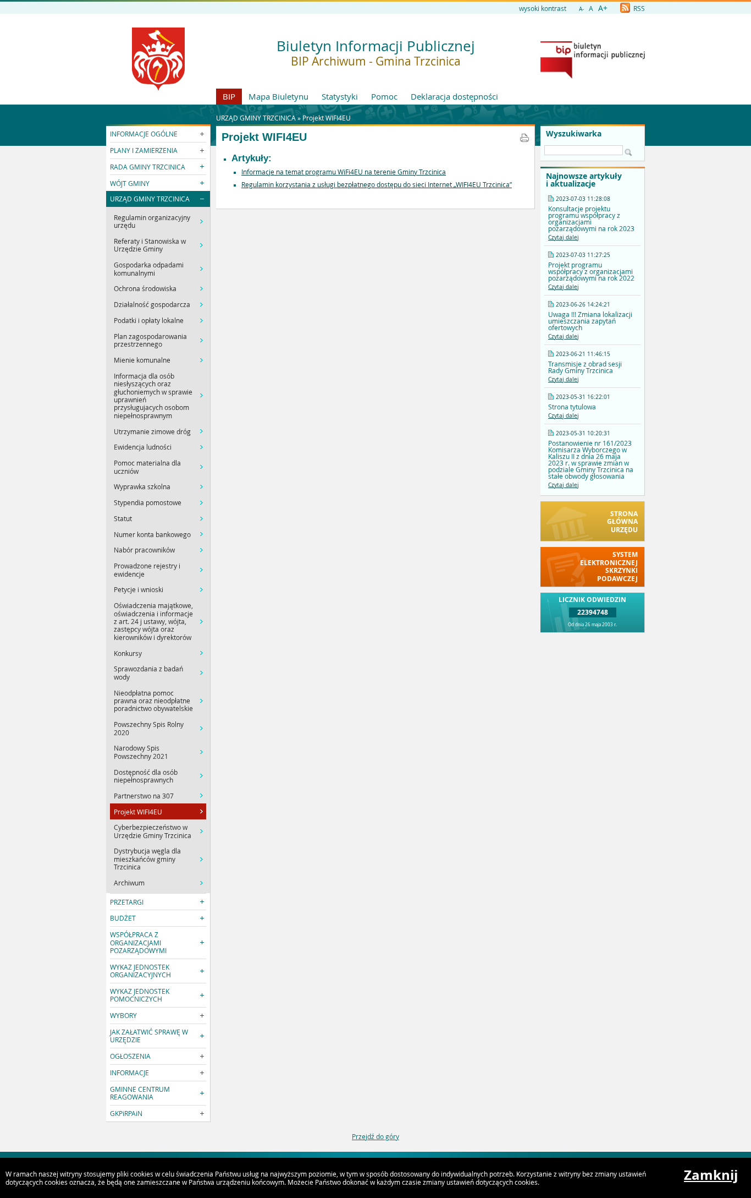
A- (581, 9)
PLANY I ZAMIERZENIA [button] (144, 150)
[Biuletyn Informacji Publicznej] (592, 76)
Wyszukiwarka (573, 134)
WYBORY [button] (123, 1015)
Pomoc (384, 96)
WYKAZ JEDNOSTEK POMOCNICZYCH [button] (139, 995)
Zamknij (711, 1174)
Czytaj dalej (563, 237)
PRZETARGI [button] (126, 902)
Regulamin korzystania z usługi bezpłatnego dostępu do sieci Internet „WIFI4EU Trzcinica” (376, 184)
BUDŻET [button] (123, 917)
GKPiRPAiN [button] (126, 1113)
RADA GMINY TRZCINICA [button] (147, 166)
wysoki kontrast (542, 8)
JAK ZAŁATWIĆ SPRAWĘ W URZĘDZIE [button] (149, 1035)
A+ (603, 8)
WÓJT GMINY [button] (130, 183)
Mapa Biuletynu (278, 96)
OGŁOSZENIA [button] (130, 1056)
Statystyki (340, 96)
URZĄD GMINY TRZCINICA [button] (150, 198)
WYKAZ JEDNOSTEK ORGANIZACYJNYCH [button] (140, 970)
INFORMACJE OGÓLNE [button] (144, 133)
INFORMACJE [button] (129, 1072)
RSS (638, 8)
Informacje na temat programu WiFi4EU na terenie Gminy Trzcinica (343, 171)
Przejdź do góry (375, 1136)
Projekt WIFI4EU (326, 117)
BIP (229, 96)
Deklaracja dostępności (454, 96)
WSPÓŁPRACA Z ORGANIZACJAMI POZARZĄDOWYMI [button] (138, 942)
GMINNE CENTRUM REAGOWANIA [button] (140, 1093)
